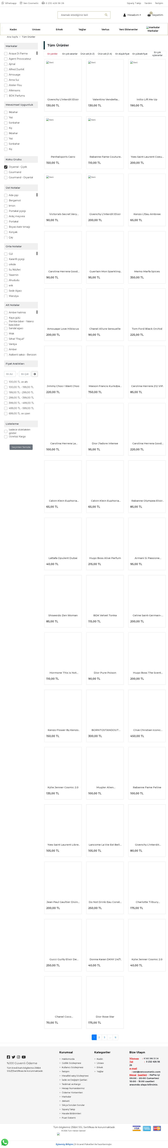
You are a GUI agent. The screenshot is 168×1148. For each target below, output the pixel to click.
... (110, 1037)
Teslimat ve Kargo (71, 1084)
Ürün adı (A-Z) (87, 54)
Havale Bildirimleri (71, 1113)
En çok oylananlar (157, 54)
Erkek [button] (59, 29)
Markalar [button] (153, 30)
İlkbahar (13, 112)
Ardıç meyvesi (17, 216)
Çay (11, 237)
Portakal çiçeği (17, 211)
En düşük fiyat (122, 54)
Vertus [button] (105, 29)
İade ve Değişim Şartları (74, 1079)
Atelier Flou (15, 85)
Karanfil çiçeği (16, 259)
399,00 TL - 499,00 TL (21, 402)
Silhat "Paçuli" (16, 338)
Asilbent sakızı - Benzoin (22, 354)
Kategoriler (102, 1052)
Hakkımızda (68, 1059)
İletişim (159, 3)
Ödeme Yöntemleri (72, 1092)
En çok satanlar (70, 54)
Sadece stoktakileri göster (19, 431)
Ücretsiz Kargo (17, 436)
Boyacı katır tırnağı (19, 226)
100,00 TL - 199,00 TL (21, 387)
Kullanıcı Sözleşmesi (72, 1067)
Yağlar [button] (82, 29)
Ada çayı (13, 195)
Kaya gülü (14, 317)
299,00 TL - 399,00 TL (21, 397)
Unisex (100, 1063)
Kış (10, 128)
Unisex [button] (36, 29)
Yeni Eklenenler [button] (128, 29)
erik (11, 285)
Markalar (66, 1096)
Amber (13, 349)
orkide (12, 264)
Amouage (14, 74)
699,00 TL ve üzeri (19, 413)
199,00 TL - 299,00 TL (21, 392)
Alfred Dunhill (16, 69)
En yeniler (53, 54)
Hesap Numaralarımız (73, 1088)
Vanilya (13, 344)
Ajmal (12, 64)
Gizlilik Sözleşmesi (71, 1063)
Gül (11, 253)
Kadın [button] (13, 29)
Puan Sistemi (69, 1117)
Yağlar (100, 1071)
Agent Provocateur (20, 58)
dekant (66, 1101)
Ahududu (14, 280)
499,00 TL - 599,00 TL (21, 408)
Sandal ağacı (16, 328)
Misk (11, 333)
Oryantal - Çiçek (18, 166)
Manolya (14, 296)
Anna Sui (14, 79)
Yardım (148, 3)
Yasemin (14, 274)
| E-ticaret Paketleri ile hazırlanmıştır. (84, 1144)
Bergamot (15, 200)
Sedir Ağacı (15, 290)
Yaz (11, 117)
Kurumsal (66, 1052)
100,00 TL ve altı (18, 381)
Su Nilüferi (15, 269)
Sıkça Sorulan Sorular (73, 1105)
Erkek (100, 1067)
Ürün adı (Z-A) (105, 54)
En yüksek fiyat (140, 54)
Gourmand (15, 172)
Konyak (13, 232)
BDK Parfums (17, 95)
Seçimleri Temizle (21, 447)
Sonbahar (14, 122)
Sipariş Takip (134, 3)
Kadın (100, 1059)
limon (12, 205)
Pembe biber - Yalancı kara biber (21, 323)
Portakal (13, 221)
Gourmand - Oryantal (21, 177)
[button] (132, 15)
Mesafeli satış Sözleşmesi (75, 1075)
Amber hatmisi (17, 312)
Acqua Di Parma (18, 53)
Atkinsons (14, 90)
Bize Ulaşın (137, 1052)
